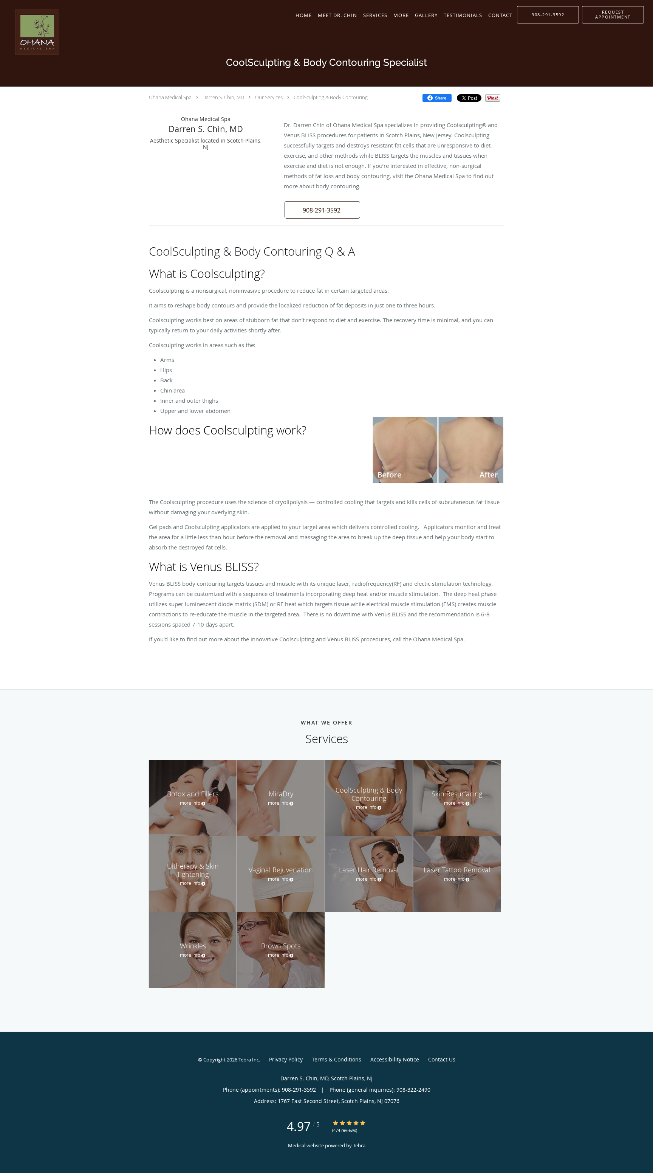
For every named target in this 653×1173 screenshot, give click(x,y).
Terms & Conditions (336, 1059)
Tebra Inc (248, 1059)
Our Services (269, 97)
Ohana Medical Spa (170, 97)
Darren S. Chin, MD (223, 97)
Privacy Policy (286, 1059)
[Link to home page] (29, 32)
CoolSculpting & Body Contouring (331, 97)
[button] (613, 14)
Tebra (359, 1145)
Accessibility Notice (394, 1059)
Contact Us (441, 1059)
